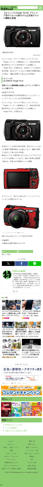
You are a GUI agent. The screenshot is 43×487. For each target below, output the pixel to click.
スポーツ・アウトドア (26, 251)
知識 (11, 450)
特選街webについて (11, 462)
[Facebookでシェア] (21, 263)
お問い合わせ (31, 465)
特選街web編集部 (19, 271)
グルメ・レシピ (11, 453)
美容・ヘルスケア (32, 447)
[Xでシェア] (8, 263)
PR (32, 459)
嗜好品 (32, 456)
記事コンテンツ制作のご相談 (16, 430)
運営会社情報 (31, 468)
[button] (35, 7)
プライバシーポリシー (11, 465)
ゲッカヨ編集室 (11, 428)
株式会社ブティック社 (13, 425)
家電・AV (32, 441)
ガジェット (11, 444)
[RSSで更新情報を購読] (16, 291)
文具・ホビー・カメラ (10, 251)
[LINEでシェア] (34, 263)
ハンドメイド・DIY (32, 450)
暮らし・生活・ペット (11, 447)
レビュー (11, 441)
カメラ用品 (7, 254)
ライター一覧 (31, 462)
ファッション (11, 459)
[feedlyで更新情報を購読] (13, 291)
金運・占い (31, 444)
